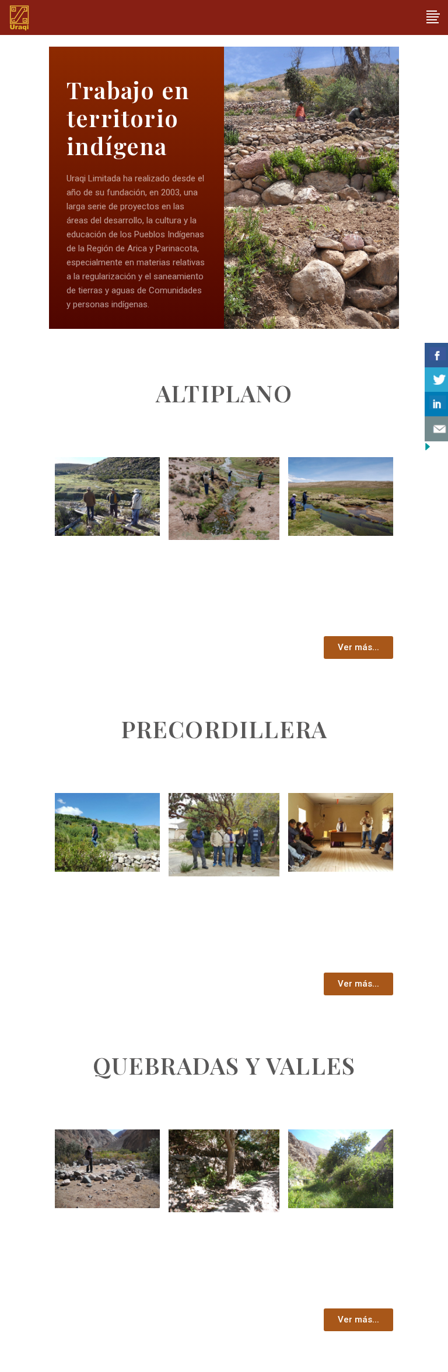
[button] (358, 647)
